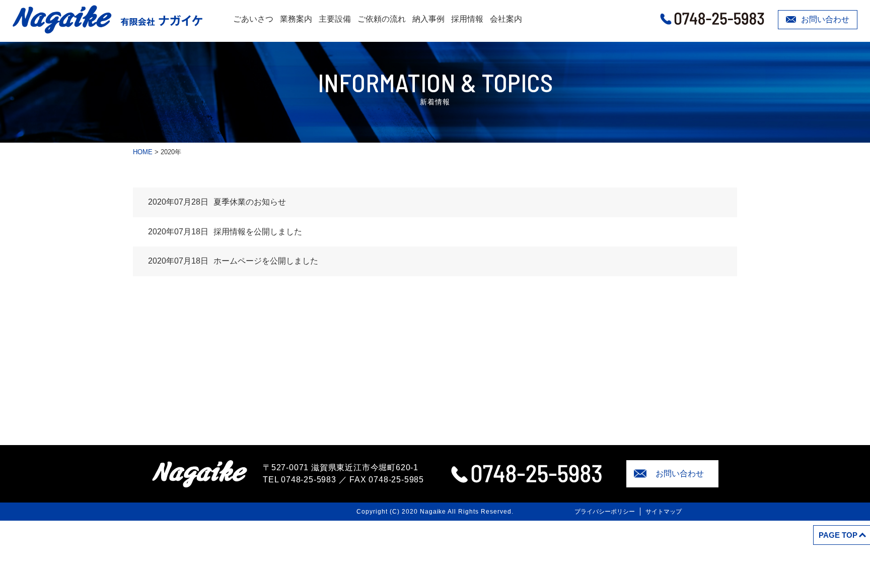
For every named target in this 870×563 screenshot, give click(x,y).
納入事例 (428, 19)
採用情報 (467, 19)
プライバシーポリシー (604, 511)
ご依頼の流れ (381, 19)
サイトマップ (663, 511)
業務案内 (296, 19)
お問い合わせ (825, 19)
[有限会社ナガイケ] (107, 19)
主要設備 (335, 19)
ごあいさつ (253, 19)
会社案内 (506, 19)
